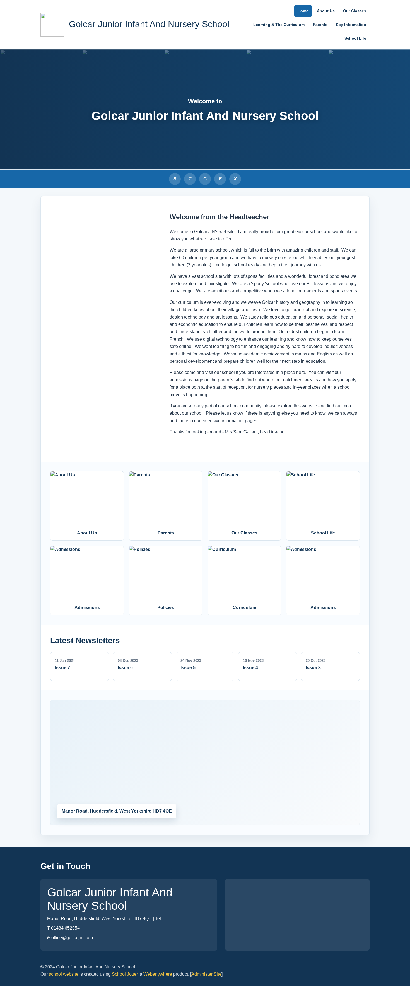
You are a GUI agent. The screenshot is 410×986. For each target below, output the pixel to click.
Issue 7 (62, 667)
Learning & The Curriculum (279, 24)
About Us (326, 11)
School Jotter (125, 974)
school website (63, 974)
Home (303, 11)
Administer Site (206, 974)
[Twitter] (235, 179)
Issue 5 (188, 667)
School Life (355, 38)
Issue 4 (250, 667)
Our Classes (354, 11)
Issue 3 (313, 667)
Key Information (351, 24)
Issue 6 (125, 667)
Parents (320, 24)
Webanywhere (157, 974)
